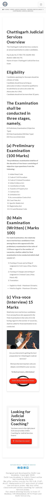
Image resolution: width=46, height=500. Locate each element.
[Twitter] (21, 468)
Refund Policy (16, 464)
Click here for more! (22, 441)
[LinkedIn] (24, 468)
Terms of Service (29, 464)
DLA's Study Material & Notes (23, 381)
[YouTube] (27, 468)
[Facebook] (19, 468)
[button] (41, 4)
